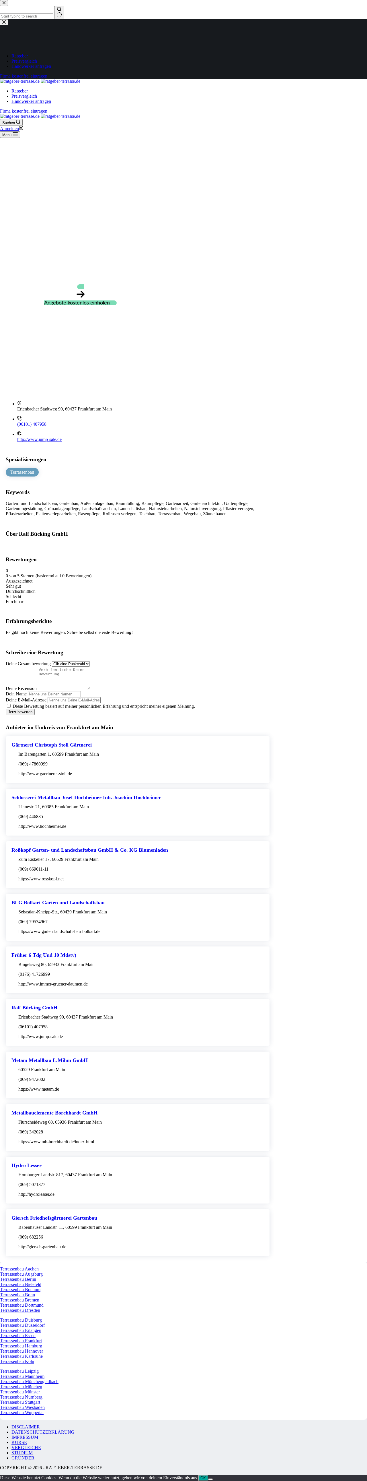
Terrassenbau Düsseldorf (22, 1325)
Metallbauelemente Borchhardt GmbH (54, 1113)
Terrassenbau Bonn (17, 1294)
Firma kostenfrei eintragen (23, 111)
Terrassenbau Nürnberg (21, 1397)
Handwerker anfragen (31, 101)
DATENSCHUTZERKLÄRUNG (43, 1432)
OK (203, 1478)
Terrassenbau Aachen (19, 1268)
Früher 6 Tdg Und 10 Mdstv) (43, 955)
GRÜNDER (22, 1457)
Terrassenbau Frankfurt (21, 1340)
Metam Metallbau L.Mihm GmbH (49, 1060)
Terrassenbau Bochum (20, 1289)
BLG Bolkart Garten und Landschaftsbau (58, 902)
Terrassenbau (22, 472)
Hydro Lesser (26, 1165)
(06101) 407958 (31, 424)
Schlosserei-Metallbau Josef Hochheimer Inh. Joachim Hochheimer (86, 797)
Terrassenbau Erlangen (20, 1330)
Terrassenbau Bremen (19, 1299)
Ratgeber (19, 90)
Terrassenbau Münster (20, 1391)
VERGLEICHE (26, 1447)
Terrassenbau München (21, 1386)
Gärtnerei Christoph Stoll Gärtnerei (51, 745)
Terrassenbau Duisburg (21, 1320)
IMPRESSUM (24, 1437)
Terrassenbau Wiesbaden (22, 1407)
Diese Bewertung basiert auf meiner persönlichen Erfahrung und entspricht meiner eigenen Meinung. (104, 706)
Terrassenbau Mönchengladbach (29, 1381)
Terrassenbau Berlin (18, 1279)
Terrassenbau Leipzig (19, 1371)
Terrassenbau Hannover (21, 1351)
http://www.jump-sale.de (39, 439)
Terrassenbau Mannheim (22, 1376)
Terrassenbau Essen (18, 1335)
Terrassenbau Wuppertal (22, 1412)
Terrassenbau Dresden (20, 1310)
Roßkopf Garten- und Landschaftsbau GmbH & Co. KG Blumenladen (89, 850)
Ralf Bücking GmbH (34, 1008)
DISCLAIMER (25, 1426)
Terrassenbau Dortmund (22, 1305)
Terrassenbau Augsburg (21, 1274)
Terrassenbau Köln (17, 1361)
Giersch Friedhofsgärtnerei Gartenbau (54, 1218)
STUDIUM (22, 1452)
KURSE (19, 1442)
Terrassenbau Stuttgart (20, 1402)
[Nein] (210, 1479)
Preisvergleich (24, 96)
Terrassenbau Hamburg (21, 1345)
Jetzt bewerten (20, 712)
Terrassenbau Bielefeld (20, 1284)
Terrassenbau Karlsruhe (21, 1356)
